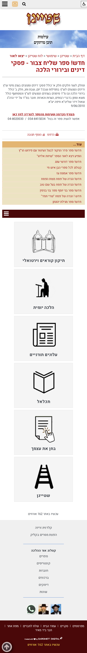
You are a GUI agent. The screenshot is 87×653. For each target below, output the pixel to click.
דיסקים (44, 584)
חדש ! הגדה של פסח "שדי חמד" (61, 196)
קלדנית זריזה (43, 527)
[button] (24, 4)
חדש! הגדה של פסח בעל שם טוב (60, 184)
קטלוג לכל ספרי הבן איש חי (64, 167)
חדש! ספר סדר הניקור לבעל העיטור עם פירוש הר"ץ (50, 150)
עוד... (77, 144)
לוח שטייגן (35, 55)
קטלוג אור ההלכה (43, 550)
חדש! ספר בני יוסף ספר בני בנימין (60, 190)
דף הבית (79, 55)
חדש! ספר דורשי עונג (68, 162)
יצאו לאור (17, 55)
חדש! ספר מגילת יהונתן (67, 202)
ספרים (43, 556)
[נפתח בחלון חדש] (56, 609)
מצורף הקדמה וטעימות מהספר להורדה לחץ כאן (43, 114)
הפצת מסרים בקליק (43, 534)
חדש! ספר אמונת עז (68, 173)
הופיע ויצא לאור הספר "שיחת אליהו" (59, 156)
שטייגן (64, 55)
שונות (43, 591)
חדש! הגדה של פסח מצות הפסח (61, 179)
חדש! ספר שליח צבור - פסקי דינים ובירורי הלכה (48, 67)
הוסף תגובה (34, 134)
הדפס (50, 134)
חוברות (43, 570)
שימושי (51, 55)
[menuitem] (43, 244)
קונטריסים (43, 563)
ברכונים (43, 577)
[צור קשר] (15, 4)
